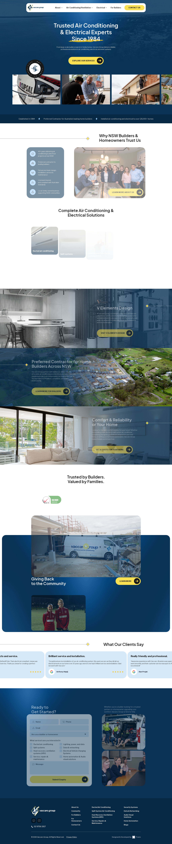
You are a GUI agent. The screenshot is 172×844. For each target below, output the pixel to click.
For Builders (116, 8)
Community (75, 811)
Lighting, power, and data (78, 744)
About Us (75, 807)
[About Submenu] (61, 8)
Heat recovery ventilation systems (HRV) (49, 752)
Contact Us (75, 825)
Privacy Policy (71, 837)
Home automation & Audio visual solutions (79, 758)
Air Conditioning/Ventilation (78, 8)
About (58, 8)
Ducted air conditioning (48, 744)
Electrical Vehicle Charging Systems (79, 752)
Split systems (43, 748)
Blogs (126, 825)
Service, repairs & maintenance (45, 758)
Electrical (101, 8)
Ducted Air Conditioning (101, 807)
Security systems (131, 807)
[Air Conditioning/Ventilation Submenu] (92, 8)
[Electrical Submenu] (106, 8)
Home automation (131, 821)
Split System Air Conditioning (103, 811)
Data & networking (76, 748)
